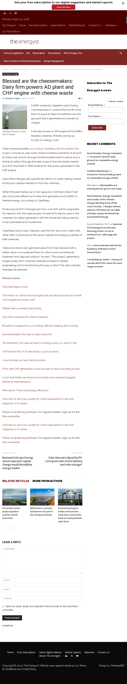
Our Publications (11, 31)
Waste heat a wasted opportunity (22, 308)
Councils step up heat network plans (23, 360)
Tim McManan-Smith (98, 259)
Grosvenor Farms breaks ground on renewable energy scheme (102, 160)
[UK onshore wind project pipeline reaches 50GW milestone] (14, 497)
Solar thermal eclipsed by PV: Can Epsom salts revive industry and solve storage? (63, 461)
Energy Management (54, 61)
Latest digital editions (50, 652)
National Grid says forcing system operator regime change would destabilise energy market (17, 463)
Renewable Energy (19, 69)
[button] (63, 5)
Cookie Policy (28, 669)
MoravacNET (118, 665)
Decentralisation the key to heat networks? (27, 334)
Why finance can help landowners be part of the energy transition (41, 511)
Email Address (96, 105)
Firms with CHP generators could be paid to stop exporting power (41, 368)
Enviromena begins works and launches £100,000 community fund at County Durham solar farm (70, 515)
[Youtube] (15, 13)
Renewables (39, 53)
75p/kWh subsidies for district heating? (25, 317)
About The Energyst (49, 655)
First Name (95, 116)
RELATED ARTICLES (15, 481)
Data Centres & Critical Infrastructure (22, 61)
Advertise (110, 25)
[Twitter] (10, 13)
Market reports (77, 25)
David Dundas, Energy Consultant (104, 153)
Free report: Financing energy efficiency (25, 390)
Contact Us (94, 25)
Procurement (54, 53)
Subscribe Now (63, 7)
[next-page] (10, 528)
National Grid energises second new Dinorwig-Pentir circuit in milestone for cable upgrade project (104, 231)
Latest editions (58, 25)
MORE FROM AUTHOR (47, 481)
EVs (28, 53)
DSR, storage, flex (73, 53)
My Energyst (9, 25)
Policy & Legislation (13, 53)
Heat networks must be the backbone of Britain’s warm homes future (104, 249)
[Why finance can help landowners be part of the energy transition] (42, 497)
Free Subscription (38, 25)
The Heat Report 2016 (15, 286)
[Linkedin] (4, 13)
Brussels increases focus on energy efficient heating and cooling (40, 325)
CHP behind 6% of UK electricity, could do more (30, 351)
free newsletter (11, 416)
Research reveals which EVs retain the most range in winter (104, 263)
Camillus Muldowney (98, 170)
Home (22, 25)
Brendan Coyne (12, 98)
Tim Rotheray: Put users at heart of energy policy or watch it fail (39, 343)
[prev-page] (4, 528)
